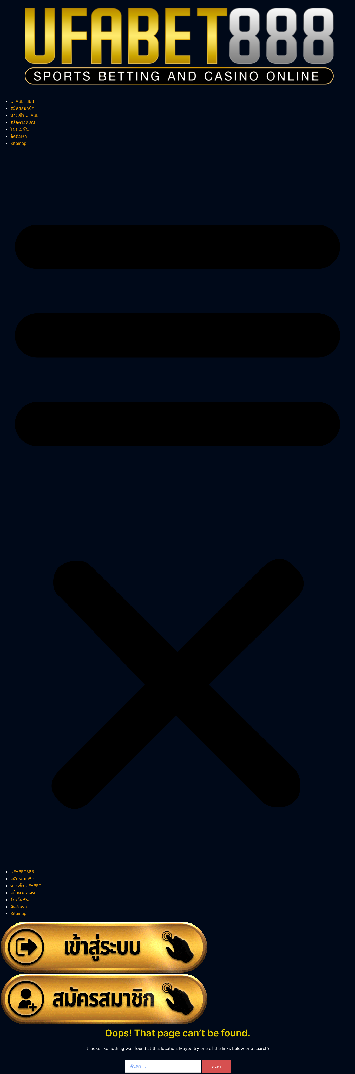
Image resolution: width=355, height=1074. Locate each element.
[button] (177, 507)
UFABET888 (22, 101)
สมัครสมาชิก (22, 108)
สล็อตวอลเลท (22, 122)
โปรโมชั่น (19, 129)
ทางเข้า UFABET (25, 115)
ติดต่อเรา (18, 136)
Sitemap (18, 143)
